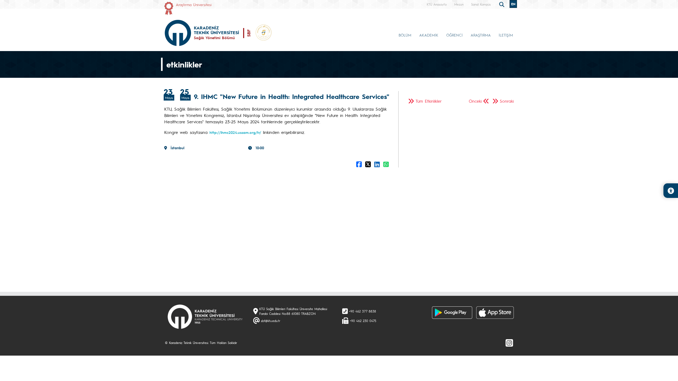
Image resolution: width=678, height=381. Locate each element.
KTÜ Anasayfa (437, 4)
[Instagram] (509, 342)
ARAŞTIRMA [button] (481, 35)
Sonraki (507, 101)
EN (513, 4)
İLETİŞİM (506, 35)
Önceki (475, 101)
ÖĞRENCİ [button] (454, 35)
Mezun (458, 4)
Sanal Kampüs (481, 4)
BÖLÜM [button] (405, 35)
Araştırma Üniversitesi (194, 4)
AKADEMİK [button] (428, 35)
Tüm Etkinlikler (429, 101)
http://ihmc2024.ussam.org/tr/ (235, 132)
